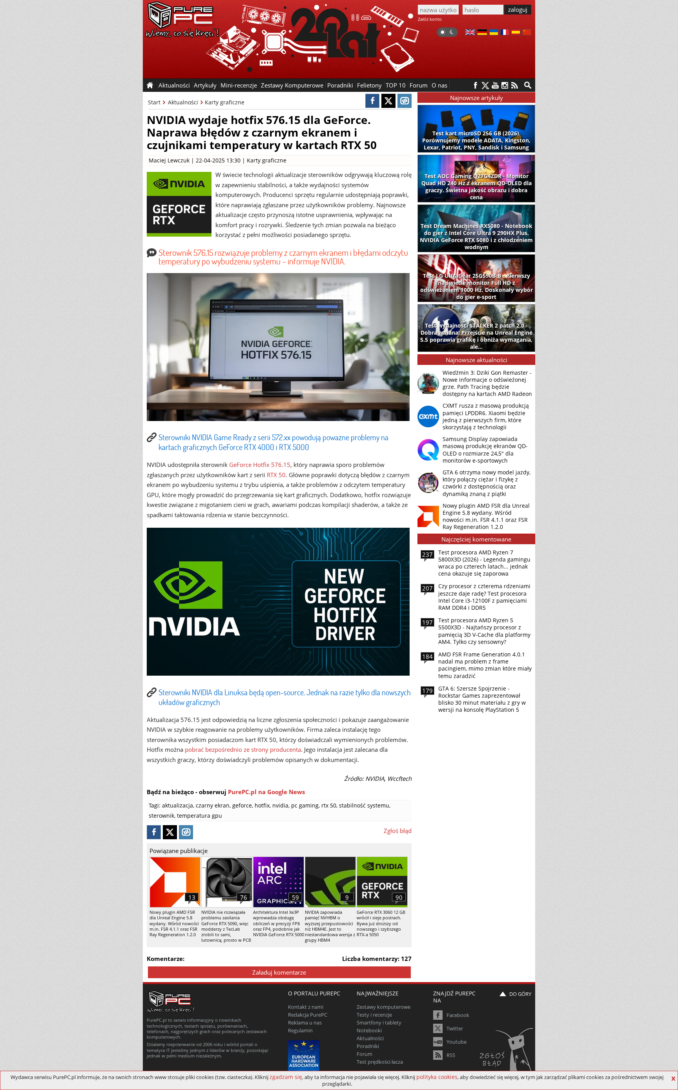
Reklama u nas (305, 1022)
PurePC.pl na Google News (266, 792)
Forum (419, 85)
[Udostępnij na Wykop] (404, 101)
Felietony (369, 85)
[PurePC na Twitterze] (485, 85)
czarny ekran (213, 805)
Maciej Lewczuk (169, 160)
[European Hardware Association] (304, 1055)
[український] (493, 33)
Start (154, 102)
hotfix (262, 805)
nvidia (280, 805)
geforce (242, 805)
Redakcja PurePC (307, 1014)
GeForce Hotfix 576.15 (259, 464)
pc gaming (305, 805)
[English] (470, 33)
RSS (451, 1055)
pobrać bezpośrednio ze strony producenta (243, 749)
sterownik (161, 815)
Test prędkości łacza (380, 1061)
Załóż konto (430, 19)
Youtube (457, 1041)
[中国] (526, 33)
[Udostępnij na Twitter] (388, 101)
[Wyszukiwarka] (527, 85)
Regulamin (300, 1030)
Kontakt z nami (305, 1006)
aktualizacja (177, 805)
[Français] (504, 33)
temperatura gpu (199, 815)
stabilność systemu (364, 805)
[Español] (515, 33)
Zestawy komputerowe (383, 1006)
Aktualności (183, 102)
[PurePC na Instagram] (505, 85)
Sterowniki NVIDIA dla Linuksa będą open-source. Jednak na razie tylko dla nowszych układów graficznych (285, 697)
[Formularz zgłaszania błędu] (507, 1052)
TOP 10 (396, 85)
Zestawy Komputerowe (292, 85)
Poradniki (340, 85)
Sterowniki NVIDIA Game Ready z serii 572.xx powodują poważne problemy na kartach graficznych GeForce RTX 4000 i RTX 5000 (273, 442)
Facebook (458, 1015)
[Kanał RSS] (514, 85)
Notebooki (369, 1030)
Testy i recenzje (374, 1014)
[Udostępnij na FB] (372, 101)
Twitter (455, 1028)
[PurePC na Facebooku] (475, 85)
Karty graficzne (224, 102)
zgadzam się (286, 1077)
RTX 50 (276, 475)
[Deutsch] (482, 33)
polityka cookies (436, 1077)
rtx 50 (328, 805)
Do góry (520, 993)
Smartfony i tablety (379, 1022)
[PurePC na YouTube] (495, 85)
